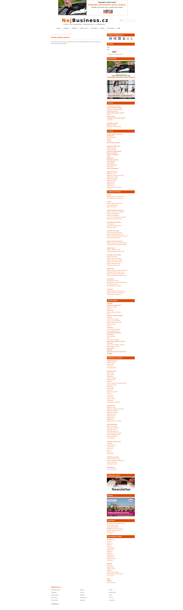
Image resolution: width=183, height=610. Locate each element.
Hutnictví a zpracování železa (113, 320)
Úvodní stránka (54, 34)
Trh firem (94, 28)
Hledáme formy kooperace (113, 215)
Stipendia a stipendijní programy (114, 530)
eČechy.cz (109, 541)
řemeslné (113, 528)
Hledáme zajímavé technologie (114, 258)
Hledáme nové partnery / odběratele (115, 212)
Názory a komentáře (111, 137)
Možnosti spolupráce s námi (113, 458)
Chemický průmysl (111, 324)
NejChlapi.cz (110, 551)
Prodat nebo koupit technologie (114, 433)
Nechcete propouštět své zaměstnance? (116, 292)
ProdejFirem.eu (110, 555)
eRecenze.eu (110, 565)
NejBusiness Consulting (112, 178)
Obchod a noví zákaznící (113, 154)
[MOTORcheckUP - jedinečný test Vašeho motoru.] (93, 14)
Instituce (109, 326)
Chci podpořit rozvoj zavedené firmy (115, 198)
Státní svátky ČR (121, 523)
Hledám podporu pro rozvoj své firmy (115, 196)
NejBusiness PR (110, 185)
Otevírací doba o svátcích (113, 525)
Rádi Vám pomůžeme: (112, 424)
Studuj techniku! (55, 595)
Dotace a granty (110, 374)
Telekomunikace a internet (113, 346)
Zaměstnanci (110, 119)
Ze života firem (110, 397)
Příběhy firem (110, 386)
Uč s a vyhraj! (110, 395)
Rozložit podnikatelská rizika (113, 434)
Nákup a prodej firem (112, 153)
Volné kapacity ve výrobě (112, 280)
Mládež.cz (109, 546)
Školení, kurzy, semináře (112, 391)
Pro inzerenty (110, 366)
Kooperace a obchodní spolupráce (115, 109)
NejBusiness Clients (111, 173)
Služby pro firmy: (111, 405)
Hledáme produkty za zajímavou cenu (115, 251)
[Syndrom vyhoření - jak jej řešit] (121, 98)
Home (58, 28)
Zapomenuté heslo (118, 54)
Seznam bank (110, 527)
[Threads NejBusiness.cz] (124, 39)
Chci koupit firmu (111, 224)
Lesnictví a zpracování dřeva (113, 329)
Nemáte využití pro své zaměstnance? (115, 291)
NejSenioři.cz (110, 553)
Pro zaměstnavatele (111, 367)
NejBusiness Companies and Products (115, 175)
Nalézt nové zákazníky (112, 426)
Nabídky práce (110, 135)
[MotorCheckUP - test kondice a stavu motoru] (121, 79)
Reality (108, 114)
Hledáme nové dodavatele (113, 213)
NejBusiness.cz (110, 550)
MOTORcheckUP (111, 548)
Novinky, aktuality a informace (114, 134)
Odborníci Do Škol (111, 568)
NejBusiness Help (111, 182)
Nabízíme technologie (112, 256)
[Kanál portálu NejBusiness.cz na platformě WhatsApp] (127, 39)
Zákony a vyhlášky (111, 398)
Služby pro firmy (110, 364)
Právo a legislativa (111, 336)
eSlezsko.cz (109, 544)
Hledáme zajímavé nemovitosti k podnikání (117, 244)
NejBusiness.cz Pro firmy (115, 358)
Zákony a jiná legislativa (112, 168)
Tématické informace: (112, 360)
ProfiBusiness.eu (110, 556)
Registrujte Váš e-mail (112, 464)
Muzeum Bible (110, 453)
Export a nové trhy (111, 147)
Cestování (109, 308)
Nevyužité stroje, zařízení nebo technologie (117, 282)
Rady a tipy (84, 28)
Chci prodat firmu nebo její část (114, 225)
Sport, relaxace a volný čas (113, 339)
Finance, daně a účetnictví (113, 319)
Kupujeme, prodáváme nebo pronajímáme (117, 243)
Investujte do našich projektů (114, 151)
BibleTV (108, 450)
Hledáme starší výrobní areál (113, 237)
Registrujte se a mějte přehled (114, 126)
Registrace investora (112, 125)
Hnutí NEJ (109, 580)
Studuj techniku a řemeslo (113, 572)
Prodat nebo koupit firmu (112, 431)
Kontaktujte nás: (111, 467)
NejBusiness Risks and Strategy (114, 187)
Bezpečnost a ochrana (112, 307)
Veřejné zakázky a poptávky (113, 142)
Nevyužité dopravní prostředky (114, 285)
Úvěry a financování (112, 165)
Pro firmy (111, 28)
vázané (117, 528)
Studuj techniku (110, 388)
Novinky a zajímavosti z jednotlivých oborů (116, 383)
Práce (103, 28)
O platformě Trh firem (114, 192)
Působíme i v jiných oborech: (114, 441)
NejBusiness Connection (112, 177)
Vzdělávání (82, 595)
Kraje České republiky (112, 523)
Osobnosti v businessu (112, 385)
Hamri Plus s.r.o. (111, 539)
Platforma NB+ (112, 592)
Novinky (66, 28)
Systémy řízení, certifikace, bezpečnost (116, 344)
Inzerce (110, 595)
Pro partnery (112, 600)
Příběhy (74, 28)
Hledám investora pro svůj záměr (114, 203)
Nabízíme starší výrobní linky (113, 263)
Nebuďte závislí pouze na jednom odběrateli (117, 270)
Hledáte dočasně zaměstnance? (114, 294)
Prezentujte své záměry (112, 123)
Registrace (110, 54)
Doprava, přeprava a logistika (114, 312)
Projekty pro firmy (111, 362)
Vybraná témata (112, 300)
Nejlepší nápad (110, 567)
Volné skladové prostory (112, 284)
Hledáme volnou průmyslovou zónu (115, 234)
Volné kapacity (110, 166)
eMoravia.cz (110, 543)
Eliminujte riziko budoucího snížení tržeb (116, 275)
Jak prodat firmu (110, 532)
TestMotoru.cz (110, 560)
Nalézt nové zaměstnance (113, 427)
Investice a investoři (111, 149)
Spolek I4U (109, 452)
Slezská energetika (111, 582)
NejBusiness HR (110, 184)
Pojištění (109, 156)
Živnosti (109, 528)
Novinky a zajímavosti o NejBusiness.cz (116, 460)
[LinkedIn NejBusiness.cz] (119, 39)
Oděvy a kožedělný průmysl (113, 331)
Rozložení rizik (110, 158)
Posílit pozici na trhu (111, 429)
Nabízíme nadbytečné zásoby (113, 249)
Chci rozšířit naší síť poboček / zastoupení (116, 217)
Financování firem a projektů (113, 106)
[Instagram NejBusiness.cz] (115, 39)
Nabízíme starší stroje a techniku (114, 260)
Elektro (108, 314)
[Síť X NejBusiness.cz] (131, 39)
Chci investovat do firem (112, 205)
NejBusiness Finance (111, 180)
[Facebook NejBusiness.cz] (110, 39)
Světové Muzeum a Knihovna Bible (115, 574)
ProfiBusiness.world (111, 445)
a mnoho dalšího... (111, 438)
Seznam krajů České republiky (66, 34)
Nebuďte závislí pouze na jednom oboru (116, 273)
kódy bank (116, 527)
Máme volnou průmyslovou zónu (114, 232)
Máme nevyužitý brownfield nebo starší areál (117, 236)
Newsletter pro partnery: (113, 457)
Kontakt (110, 590)
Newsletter (109, 381)
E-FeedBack (109, 443)
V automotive (110, 400)
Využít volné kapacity (112, 436)
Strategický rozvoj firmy (113, 159)
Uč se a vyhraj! (110, 163)
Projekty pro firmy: (111, 371)
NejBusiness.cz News (114, 475)
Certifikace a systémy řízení (113, 146)
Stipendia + (109, 570)
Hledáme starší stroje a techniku (114, 261)
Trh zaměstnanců (111, 161)
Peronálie (109, 139)
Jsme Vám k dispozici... (112, 469)
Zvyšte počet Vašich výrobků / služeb (115, 272)
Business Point (110, 373)
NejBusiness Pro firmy (112, 172)
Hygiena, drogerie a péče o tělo (114, 322)
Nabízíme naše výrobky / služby (114, 218)
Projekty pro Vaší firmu (112, 462)
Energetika (109, 317)
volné (121, 528)
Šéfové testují (110, 390)
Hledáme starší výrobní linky (113, 265)
